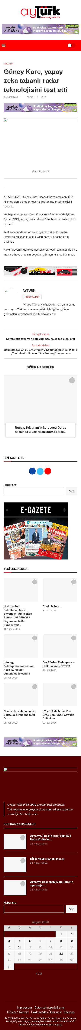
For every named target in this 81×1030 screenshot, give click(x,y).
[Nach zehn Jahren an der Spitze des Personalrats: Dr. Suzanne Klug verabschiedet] (21, 694)
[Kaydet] (72, 380)
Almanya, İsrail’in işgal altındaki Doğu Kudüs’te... (50, 837)
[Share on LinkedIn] (39, 183)
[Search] (60, 45)
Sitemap (69, 1012)
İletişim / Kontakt (17, 1012)
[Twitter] (40, 994)
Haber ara (10, 484)
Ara (71, 908)
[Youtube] (45, 994)
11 (19, 947)
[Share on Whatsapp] (43, 183)
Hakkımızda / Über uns (46, 1012)
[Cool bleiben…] (60, 589)
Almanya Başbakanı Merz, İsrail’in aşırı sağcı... (51, 883)
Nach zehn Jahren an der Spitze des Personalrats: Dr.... (20, 714)
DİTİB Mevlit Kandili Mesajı (47, 858)
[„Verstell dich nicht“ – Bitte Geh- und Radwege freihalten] (60, 694)
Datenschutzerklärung (49, 1007)
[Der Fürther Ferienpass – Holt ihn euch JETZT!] (60, 646)
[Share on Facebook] (31, 183)
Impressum (24, 1007)
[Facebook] (35, 994)
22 (61, 953)
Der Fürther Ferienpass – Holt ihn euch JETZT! (59, 664)
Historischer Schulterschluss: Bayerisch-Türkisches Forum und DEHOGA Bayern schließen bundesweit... (18, 615)
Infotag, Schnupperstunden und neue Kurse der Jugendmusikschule (19, 668)
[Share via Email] (48, 183)
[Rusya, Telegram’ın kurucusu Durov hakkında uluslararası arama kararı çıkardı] (40, 400)
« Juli (39, 973)
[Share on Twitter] (35, 183)
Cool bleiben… (52, 606)
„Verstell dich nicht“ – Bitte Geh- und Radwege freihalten (58, 714)
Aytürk (29, 290)
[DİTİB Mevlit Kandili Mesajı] (15, 864)
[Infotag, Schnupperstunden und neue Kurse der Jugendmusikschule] (21, 646)
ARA (71, 490)
